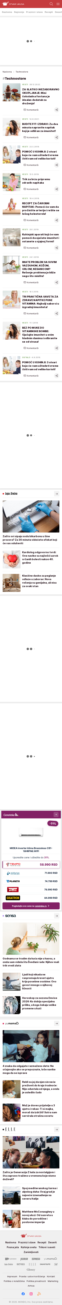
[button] (31, 109)
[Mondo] (10, 1259)
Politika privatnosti (36, 1281)
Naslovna (7, 72)
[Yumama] (50, 1259)
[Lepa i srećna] (8, 1264)
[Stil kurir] (56, 1264)
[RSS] (39, 1294)
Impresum (12, 1276)
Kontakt (51, 1276)
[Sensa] (21, 1264)
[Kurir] (24, 1259)
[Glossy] (31, 1270)
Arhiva (31, 1285)
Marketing (53, 1281)
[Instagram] (31, 1294)
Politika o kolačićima (14, 1281)
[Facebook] (23, 1294)
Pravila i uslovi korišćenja (32, 1276)
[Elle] (32, 1264)
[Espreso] (36, 1259)
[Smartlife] (45, 1264)
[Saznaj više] (56, 493)
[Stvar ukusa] (12, 4)
